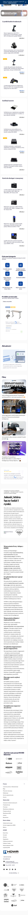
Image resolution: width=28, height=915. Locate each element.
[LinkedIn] (15, 869)
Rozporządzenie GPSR (8, 845)
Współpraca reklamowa (8, 809)
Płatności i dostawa (7, 791)
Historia (5, 837)
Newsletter (5, 817)
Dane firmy (5, 833)
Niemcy (4, 827)
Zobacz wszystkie (7, 301)
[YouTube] (6, 869)
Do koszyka (21, 331)
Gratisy (4, 815)
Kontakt (5, 835)
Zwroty (4, 797)
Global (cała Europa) (7, 823)
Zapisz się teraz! (12, 2)
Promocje (5, 807)
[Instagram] (9, 869)
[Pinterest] (12, 869)
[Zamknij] (25, 2)
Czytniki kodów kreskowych (11, 21)
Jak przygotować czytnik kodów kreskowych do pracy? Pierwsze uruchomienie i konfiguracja (13, 417)
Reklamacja (5, 793)
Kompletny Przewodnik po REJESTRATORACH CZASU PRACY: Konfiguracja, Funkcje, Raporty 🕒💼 (11, 458)
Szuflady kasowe (8, 101)
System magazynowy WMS (9, 825)
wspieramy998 (6, 847)
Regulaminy (5, 839)
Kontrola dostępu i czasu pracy (12, 178)
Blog (4, 788)
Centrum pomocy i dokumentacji (10, 786)
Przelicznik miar (6, 805)
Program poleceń (7, 811)
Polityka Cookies (7, 843)
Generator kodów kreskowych (10, 802)
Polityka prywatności (8, 841)
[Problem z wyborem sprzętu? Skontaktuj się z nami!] (19, 5)
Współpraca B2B (7, 813)
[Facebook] (4, 869)
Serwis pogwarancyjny (8, 795)
